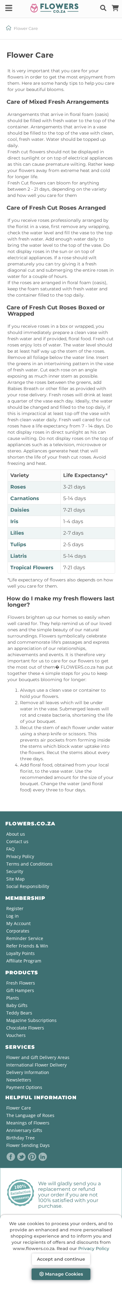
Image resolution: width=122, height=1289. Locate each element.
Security (14, 871)
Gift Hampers (20, 990)
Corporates (17, 931)
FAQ (10, 849)
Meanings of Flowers (27, 1123)
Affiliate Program (23, 961)
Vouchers (16, 1035)
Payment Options (24, 1087)
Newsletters (18, 1080)
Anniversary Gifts (24, 1130)
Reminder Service (24, 938)
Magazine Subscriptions (31, 1020)
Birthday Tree (20, 1138)
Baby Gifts (17, 1005)
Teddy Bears (19, 1013)
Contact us (17, 841)
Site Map (15, 879)
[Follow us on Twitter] (21, 1157)
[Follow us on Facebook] (11, 1157)
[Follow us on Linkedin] (43, 1157)
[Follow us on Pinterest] (32, 1157)
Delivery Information (27, 1072)
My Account (18, 923)
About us (15, 834)
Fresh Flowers (20, 983)
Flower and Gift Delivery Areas (37, 1057)
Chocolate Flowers (25, 1028)
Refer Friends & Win (27, 946)
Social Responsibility (27, 886)
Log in (12, 916)
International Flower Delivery (36, 1065)
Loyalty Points (20, 953)
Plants (12, 998)
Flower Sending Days (28, 1145)
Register (14, 908)
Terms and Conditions (29, 864)
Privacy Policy (93, 1248)
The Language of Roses (30, 1115)
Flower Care (18, 1108)
